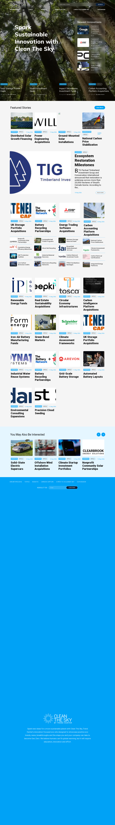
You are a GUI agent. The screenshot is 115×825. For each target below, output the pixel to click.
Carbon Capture (60, 9)
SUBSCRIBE (72, 487)
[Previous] (99, 434)
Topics (30, 9)
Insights (43, 9)
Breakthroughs (15, 9)
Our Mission (101, 9)
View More (99, 107)
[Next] (103, 434)
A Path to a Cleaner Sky (81, 9)
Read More (100, 192)
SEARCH (100, 4)
